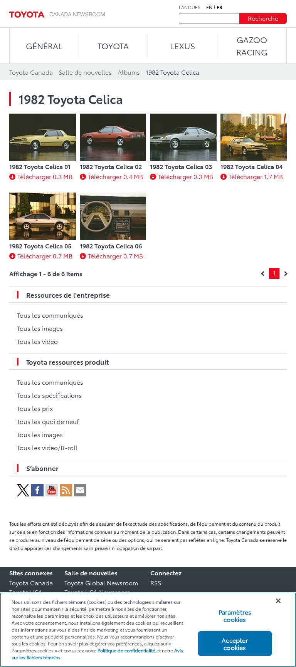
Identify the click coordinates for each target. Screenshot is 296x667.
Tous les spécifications (49, 394)
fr (219, 7)
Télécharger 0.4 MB (115, 176)
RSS (155, 582)
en (209, 7)
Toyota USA (25, 591)
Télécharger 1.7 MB (256, 176)
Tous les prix (35, 408)
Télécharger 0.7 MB (44, 255)
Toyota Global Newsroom (101, 582)
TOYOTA (113, 45)
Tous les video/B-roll (47, 447)
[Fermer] (278, 600)
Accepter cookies (235, 643)
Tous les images (40, 327)
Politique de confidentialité (126, 650)
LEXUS (182, 45)
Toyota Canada (31, 582)
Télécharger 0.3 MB (44, 176)
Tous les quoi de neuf (48, 421)
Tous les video (37, 341)
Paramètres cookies (235, 615)
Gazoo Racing (251, 45)
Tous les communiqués (50, 314)
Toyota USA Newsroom (97, 591)
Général (44, 45)
